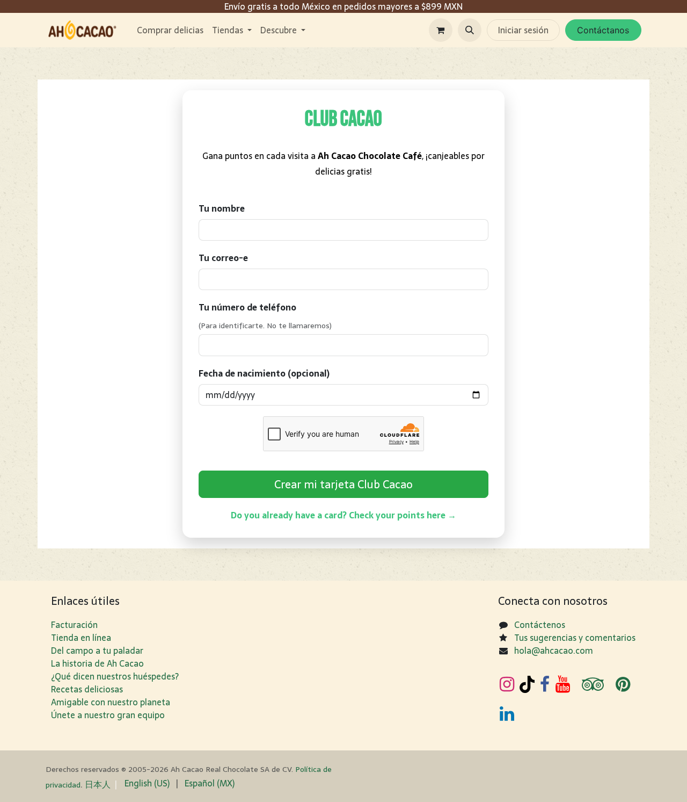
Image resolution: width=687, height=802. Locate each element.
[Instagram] (507, 684)
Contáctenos (539, 625)
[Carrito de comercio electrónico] (440, 30)
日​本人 (98, 784)
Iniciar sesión (523, 30)
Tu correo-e (223, 257)
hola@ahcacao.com (553, 651)
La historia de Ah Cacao (97, 663)
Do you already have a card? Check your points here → (343, 515)
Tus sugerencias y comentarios (574, 638)
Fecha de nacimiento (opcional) (264, 373)
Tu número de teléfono (247, 307)
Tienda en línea (81, 638)
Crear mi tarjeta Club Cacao (343, 484)
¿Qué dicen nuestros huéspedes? (115, 676)
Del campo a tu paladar (97, 651)
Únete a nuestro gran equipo (108, 715)
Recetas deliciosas (87, 689)
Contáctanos (603, 30)
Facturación (74, 625)
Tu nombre (222, 208)
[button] (469, 30)
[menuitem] (170, 30)
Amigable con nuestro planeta (110, 702)
